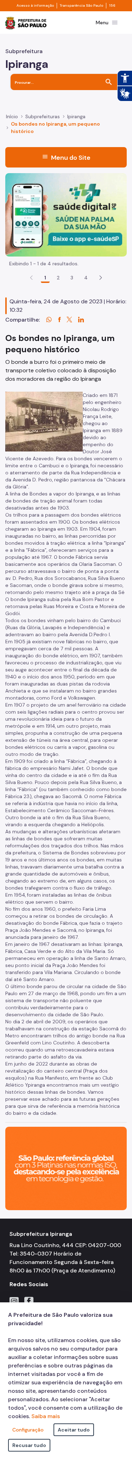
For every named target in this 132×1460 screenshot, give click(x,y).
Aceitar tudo (74, 1430)
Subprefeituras (42, 116)
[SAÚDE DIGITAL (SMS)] (66, 214)
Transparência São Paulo (81, 5)
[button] (100, 277)
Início (12, 116)
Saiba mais (45, 1416)
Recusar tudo (29, 1445)
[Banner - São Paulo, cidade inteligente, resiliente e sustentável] (66, 1167)
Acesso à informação (35, 5)
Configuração (28, 1430)
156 (112, 5)
